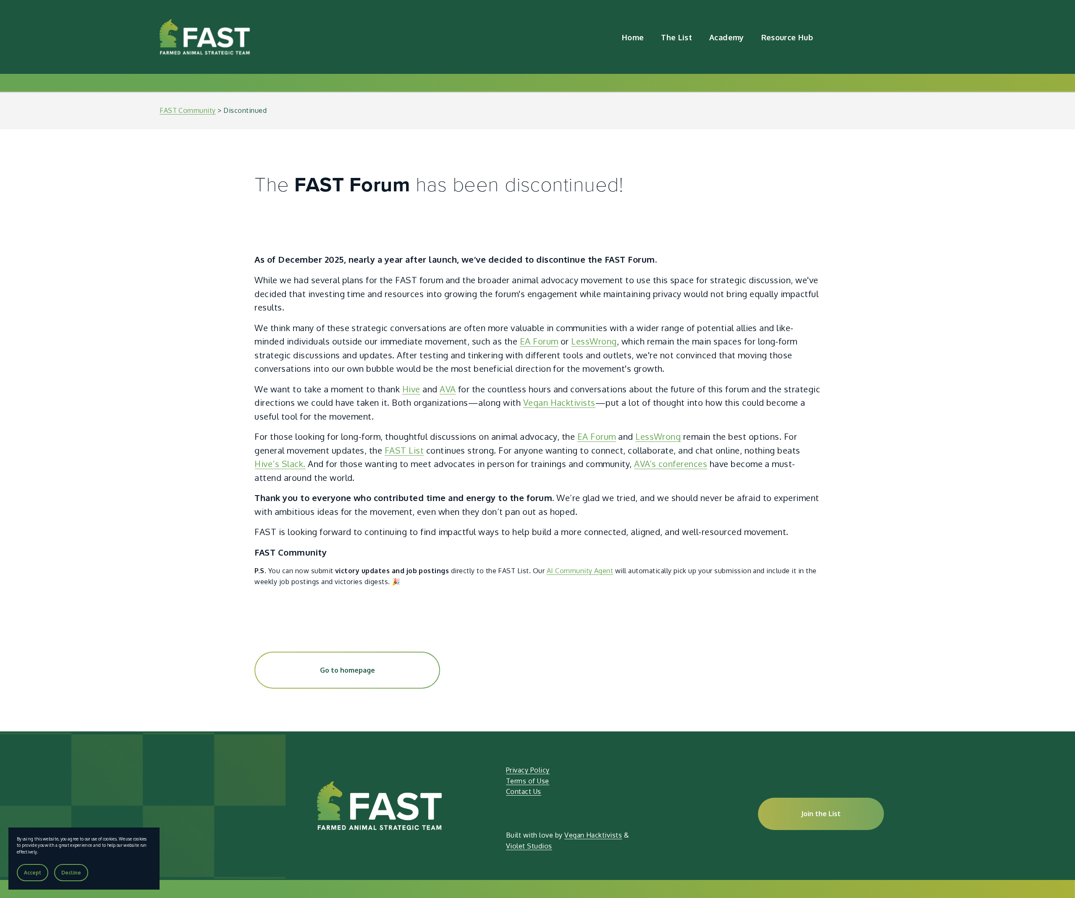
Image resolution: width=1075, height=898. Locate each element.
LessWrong (593, 341)
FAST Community (188, 110)
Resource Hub (787, 37)
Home (633, 37)
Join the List (821, 813)
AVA (448, 389)
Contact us (884, 37)
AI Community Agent (580, 570)
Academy (726, 37)
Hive (411, 389)
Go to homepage (347, 670)
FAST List (404, 450)
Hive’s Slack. (279, 463)
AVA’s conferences (670, 463)
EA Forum (539, 341)
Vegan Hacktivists (559, 402)
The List (676, 37)
